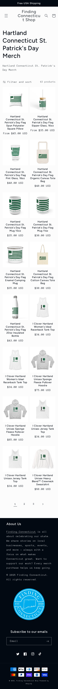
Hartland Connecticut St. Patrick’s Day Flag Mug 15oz (15, 226)
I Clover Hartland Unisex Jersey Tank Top (42, 428)
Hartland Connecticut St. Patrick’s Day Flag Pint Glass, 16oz (15, 174)
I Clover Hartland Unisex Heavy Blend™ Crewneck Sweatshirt (43, 480)
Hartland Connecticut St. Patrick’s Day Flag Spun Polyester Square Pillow (15, 122)
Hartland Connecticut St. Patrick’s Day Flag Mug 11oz (42, 226)
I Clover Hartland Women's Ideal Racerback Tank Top (43, 326)
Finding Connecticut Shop (27, 681)
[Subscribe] (47, 641)
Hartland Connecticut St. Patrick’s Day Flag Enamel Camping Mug (15, 277)
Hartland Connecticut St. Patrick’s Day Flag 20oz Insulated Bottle (15, 329)
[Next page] (42, 504)
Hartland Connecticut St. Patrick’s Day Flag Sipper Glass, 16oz (43, 121)
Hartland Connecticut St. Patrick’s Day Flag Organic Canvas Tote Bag (42, 175)
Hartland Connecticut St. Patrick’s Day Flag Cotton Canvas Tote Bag (43, 277)
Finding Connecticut (21, 531)
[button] (6, 16)
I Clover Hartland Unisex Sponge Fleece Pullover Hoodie (43, 381)
